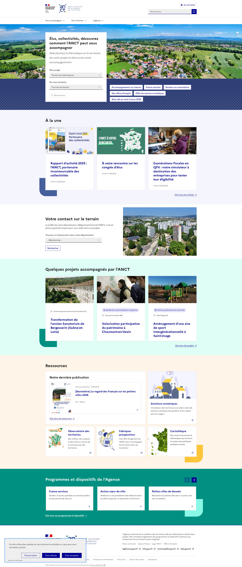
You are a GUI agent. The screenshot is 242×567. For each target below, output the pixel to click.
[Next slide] (194, 479)
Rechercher (194, 11)
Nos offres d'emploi (121, 93)
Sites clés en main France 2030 (126, 99)
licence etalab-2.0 (96, 565)
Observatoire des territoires (78, 433)
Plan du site (121, 559)
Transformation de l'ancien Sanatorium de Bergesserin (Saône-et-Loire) (67, 325)
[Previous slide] (187, 479)
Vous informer (77, 20)
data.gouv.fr (186, 549)
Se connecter (189, 5)
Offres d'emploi (170, 544)
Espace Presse (144, 544)
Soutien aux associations (177, 87)
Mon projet (54, 70)
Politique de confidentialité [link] (15, 560)
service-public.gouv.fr (166, 549)
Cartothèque (178, 431)
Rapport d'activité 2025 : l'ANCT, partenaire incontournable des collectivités (69, 169)
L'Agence (97, 20)
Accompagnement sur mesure (126, 87)
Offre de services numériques (150, 93)
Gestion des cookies (137, 559)
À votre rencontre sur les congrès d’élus (120, 165)
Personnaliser (30, 555)
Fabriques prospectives (127, 433)
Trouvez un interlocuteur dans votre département (69, 235)
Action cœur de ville (112, 491)
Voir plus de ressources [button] (61, 418)
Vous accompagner (53, 20)
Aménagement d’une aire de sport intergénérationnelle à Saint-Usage (171, 329)
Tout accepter (72, 555)
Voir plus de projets (184, 345)
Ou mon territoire (57, 82)
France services (153, 87)
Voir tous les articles (184, 194)
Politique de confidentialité (103, 559)
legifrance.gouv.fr (130, 549)
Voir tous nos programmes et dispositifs (64, 515)
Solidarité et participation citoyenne (121, 310)
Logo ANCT (157, 544)
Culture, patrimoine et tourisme (171, 310)
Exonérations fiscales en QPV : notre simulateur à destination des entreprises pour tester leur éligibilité (171, 171)
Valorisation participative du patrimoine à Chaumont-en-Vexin (121, 327)
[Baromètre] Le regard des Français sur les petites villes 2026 (105, 393)
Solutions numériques (164, 404)
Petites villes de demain (166, 491)
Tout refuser (51, 555)
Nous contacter (129, 544)
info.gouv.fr (148, 549)
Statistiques (152, 559)
